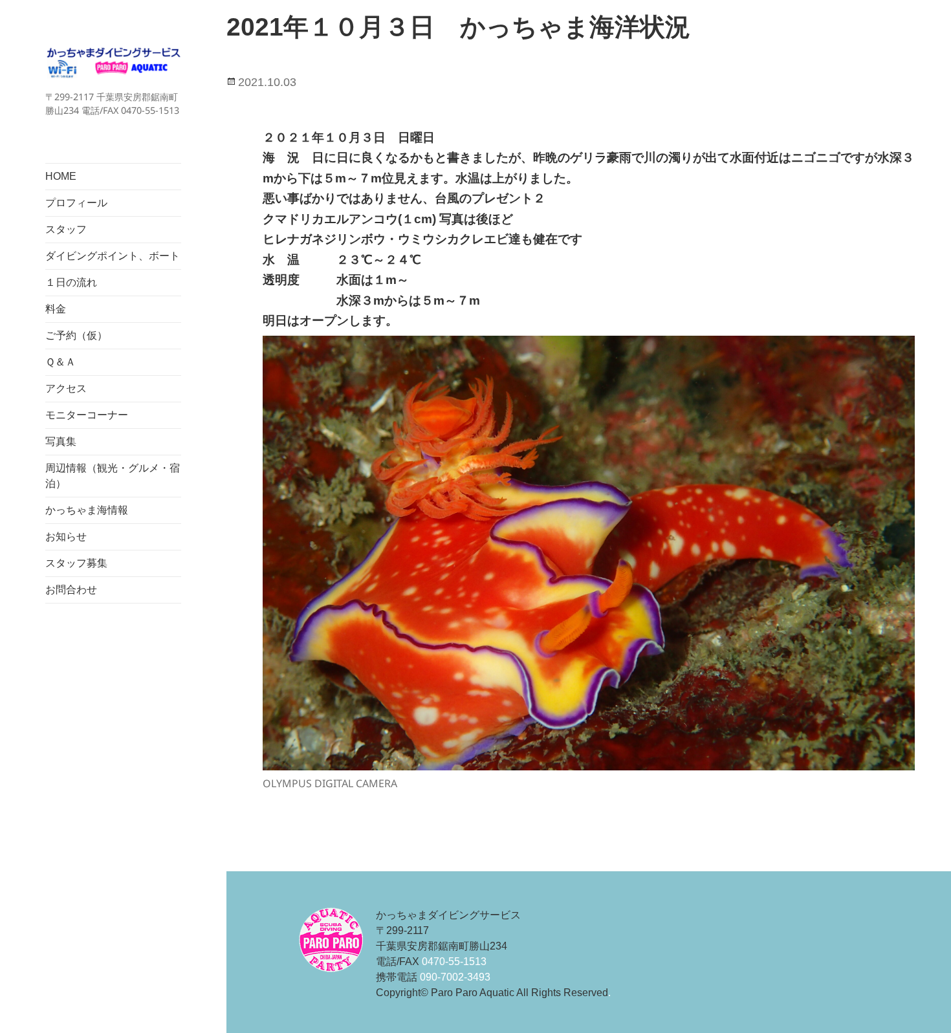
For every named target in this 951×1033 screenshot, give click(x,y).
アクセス (66, 388)
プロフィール (76, 202)
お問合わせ (71, 589)
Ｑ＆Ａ (60, 361)
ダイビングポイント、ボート (112, 255)
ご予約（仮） (76, 335)
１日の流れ (71, 282)
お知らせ (66, 536)
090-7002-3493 (455, 977)
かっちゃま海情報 (86, 510)
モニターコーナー (86, 414)
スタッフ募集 (76, 563)
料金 (55, 308)
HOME (60, 176)
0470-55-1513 (454, 961)
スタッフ (66, 229)
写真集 (60, 441)
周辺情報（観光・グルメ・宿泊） (112, 475)
